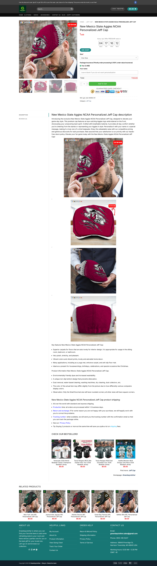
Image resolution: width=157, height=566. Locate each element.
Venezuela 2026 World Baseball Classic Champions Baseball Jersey (61, 462)
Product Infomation (56, 539)
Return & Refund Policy (88, 531)
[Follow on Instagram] (31, 550)
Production (57, 407)
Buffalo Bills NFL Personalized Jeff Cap (127, 515)
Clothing (27, 15)
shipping (113, 426)
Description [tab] (23, 115)
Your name (83, 69)
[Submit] (71, 9)
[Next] (73, 49)
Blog (63, 15)
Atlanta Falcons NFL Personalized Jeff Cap (78, 515)
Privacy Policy (85, 539)
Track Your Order (56, 546)
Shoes (36, 15)
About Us (52, 535)
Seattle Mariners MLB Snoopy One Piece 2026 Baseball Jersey (125, 462)
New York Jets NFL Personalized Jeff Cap (30, 515)
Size (81, 54)
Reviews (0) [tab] (23, 119)
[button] (117, 9)
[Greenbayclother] (26, 9)
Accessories (45, 15)
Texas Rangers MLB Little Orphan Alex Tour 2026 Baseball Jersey (82, 462)
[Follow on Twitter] (34, 550)
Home (21, 15)
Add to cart (102, 84)
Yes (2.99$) (86, 66)
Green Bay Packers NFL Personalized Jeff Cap (103, 515)
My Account (54, 531)
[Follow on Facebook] (135, 2)
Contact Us (56, 15)
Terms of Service (86, 543)
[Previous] (22, 49)
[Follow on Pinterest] (36, 550)
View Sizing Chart (56, 543)
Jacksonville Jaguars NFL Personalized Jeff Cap (54, 515)
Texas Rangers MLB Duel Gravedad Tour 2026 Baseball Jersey (104, 462)
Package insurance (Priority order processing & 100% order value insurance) (106, 63)
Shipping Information (87, 535)
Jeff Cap (89, 22)
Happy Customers (73, 15)
